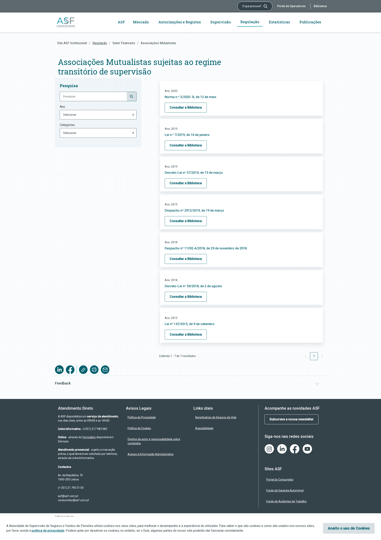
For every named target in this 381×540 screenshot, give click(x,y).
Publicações (310, 22)
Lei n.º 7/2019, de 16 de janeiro (187, 135)
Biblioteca (320, 6)
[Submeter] (131, 96)
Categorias (67, 125)
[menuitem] (157, 417)
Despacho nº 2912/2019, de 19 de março (194, 210)
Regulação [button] (249, 21)
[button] (190, 383)
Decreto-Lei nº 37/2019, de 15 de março (194, 173)
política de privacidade (48, 530)
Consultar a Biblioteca (186, 107)
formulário (89, 437)
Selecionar (69, 114)
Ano (62, 107)
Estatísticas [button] (279, 22)
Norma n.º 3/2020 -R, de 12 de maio (190, 97)
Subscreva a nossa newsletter (291, 419)
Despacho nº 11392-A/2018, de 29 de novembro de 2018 (206, 248)
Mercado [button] (141, 22)
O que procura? (252, 6)
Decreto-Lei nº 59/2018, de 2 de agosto (193, 286)
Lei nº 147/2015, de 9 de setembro (190, 324)
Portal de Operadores (291, 6)
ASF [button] (121, 22)
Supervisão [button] (220, 22)
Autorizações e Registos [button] (179, 22)
